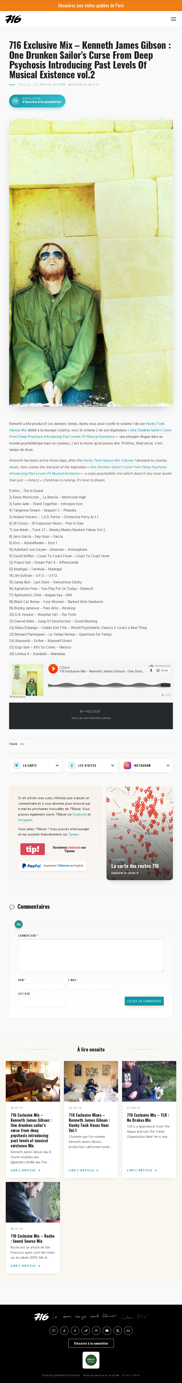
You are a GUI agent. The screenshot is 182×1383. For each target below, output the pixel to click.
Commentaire (28, 935)
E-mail (73, 980)
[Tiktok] (64, 1330)
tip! (32, 849)
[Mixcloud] (96, 1330)
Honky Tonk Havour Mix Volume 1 (109, 461)
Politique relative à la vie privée (101, 1375)
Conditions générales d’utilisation (61, 1375)
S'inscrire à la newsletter (91, 1343)
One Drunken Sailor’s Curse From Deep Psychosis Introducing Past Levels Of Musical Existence (90, 433)
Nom (22, 980)
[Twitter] (117, 1330)
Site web (24, 994)
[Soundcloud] (85, 1330)
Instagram (25, 820)
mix (22, 744)
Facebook (80, 814)
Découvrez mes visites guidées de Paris (91, 5)
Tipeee (73, 834)
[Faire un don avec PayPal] (31, 866)
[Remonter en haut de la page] (171, 1355)
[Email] (128, 1330)
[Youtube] (107, 1330)
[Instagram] (53, 1330)
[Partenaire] (91, 1360)
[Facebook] (75, 1330)
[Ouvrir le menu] (173, 19)
